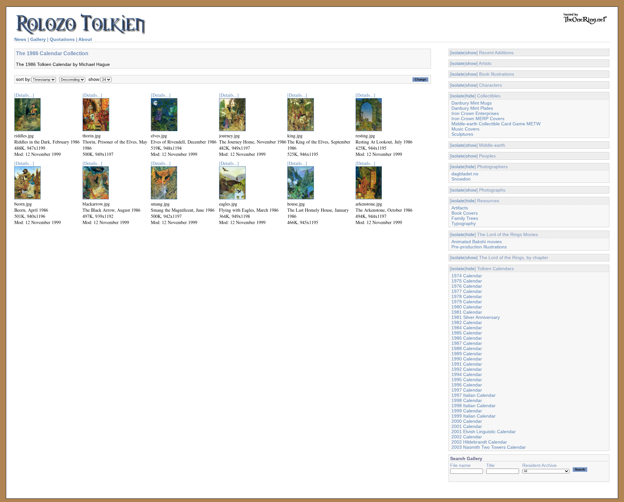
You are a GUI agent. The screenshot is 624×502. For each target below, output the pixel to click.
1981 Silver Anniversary (475, 317)
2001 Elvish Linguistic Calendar (483, 431)
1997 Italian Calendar (473, 395)
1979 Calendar (466, 301)
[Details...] (24, 95)
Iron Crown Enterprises (475, 113)
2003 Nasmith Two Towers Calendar (488, 447)
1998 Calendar (466, 400)
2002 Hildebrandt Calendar (479, 442)
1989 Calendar (466, 353)
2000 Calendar (466, 421)
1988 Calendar (466, 348)
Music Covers (465, 129)
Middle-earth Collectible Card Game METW (495, 123)
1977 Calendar (466, 291)
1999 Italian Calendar (473, 416)
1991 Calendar (466, 364)
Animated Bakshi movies (476, 241)
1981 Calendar (466, 312)
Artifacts (459, 207)
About (85, 39)
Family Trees (464, 218)
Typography (463, 223)
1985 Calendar (466, 332)
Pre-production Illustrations (479, 246)
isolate (457, 52)
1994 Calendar (466, 374)
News (20, 39)
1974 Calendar (466, 275)
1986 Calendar (466, 338)
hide (470, 95)
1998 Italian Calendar (473, 405)
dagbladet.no (464, 173)
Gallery (38, 39)
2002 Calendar (466, 436)
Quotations (62, 39)
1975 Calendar (466, 280)
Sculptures (462, 134)
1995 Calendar (466, 379)
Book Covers (464, 213)
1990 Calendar (466, 358)
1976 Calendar (466, 286)
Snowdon (461, 179)
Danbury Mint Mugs (471, 103)
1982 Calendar (466, 322)
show (471, 52)
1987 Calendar (466, 343)
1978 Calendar (466, 296)
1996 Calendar (466, 384)
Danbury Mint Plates (472, 108)
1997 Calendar (466, 390)
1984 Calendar (466, 327)
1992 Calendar (466, 369)
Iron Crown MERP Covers (477, 118)
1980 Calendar (466, 306)
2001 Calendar (466, 426)
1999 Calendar (466, 410)
